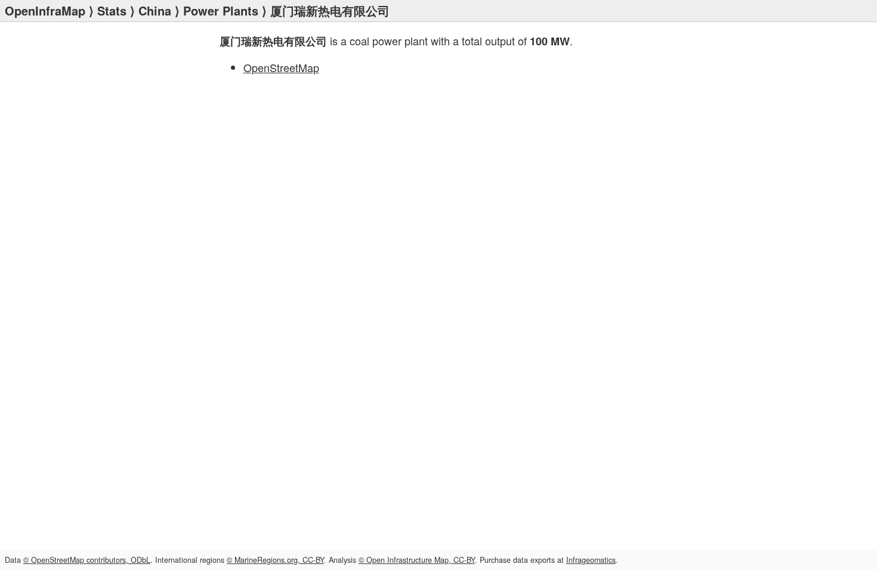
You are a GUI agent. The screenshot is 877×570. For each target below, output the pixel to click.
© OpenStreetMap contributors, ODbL (86, 559)
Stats (111, 10)
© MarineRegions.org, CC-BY (275, 559)
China (154, 10)
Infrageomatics (591, 559)
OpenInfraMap (45, 10)
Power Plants (220, 10)
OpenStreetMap (281, 67)
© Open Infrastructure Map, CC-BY (417, 559)
